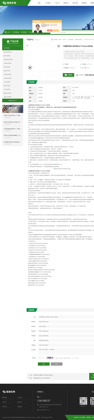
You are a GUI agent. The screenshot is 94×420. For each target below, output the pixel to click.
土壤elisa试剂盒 (7, 63)
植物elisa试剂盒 (7, 93)
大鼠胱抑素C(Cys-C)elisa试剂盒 (41, 378)
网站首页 (4, 397)
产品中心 (57, 3)
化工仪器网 (82, 417)
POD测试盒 (24, 32)
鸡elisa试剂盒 (7, 85)
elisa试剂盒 (7, 48)
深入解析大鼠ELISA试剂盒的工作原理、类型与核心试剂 (18, 142)
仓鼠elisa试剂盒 (7, 96)
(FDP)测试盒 (15, 32)
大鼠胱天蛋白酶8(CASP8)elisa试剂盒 (43, 375)
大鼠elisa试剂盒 (7, 74)
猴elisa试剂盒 (7, 70)
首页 (39, 3)
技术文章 (75, 3)
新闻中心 (66, 3)
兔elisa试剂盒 (7, 67)
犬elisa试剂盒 (7, 89)
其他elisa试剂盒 (7, 52)
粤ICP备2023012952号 (46, 417)
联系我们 (19, 406)
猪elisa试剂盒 (7, 55)
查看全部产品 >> (13, 100)
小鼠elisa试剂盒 (7, 78)
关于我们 (48, 3)
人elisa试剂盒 (7, 81)
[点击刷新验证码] (50, 358)
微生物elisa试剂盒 (8, 59)
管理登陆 (88, 417)
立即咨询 (69, 75)
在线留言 (84, 3)
